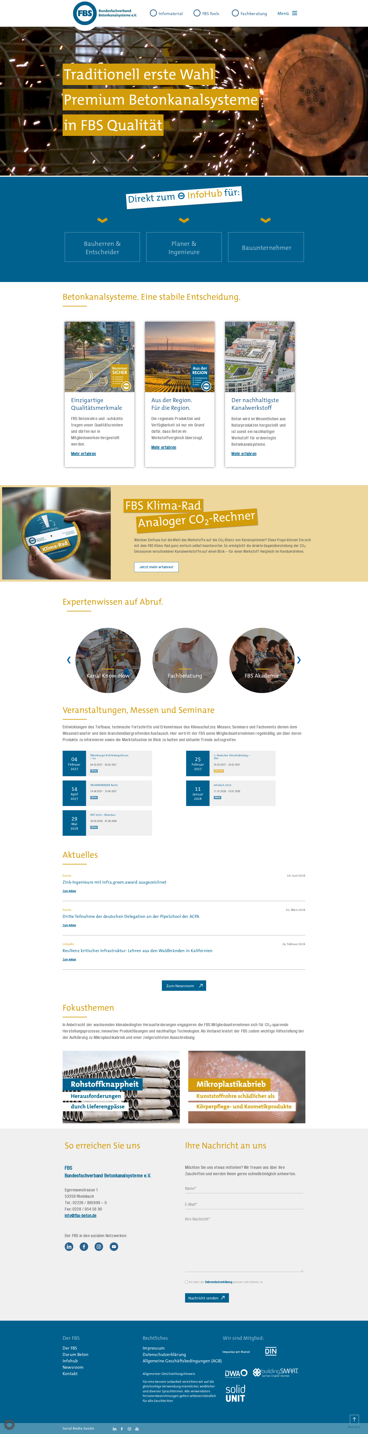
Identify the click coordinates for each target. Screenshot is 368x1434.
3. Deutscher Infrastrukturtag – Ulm (232, 757)
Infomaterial (171, 13)
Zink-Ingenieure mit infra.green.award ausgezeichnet (114, 882)
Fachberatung (254, 13)
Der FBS (70, 1348)
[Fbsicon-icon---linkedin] (69, 1246)
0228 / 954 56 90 (87, 1210)
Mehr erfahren (83, 454)
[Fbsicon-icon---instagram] (99, 1246)
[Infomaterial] (153, 13)
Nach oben (354, 1427)
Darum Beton (75, 1354)
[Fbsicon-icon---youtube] (137, 1428)
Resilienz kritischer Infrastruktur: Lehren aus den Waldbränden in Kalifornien (138, 950)
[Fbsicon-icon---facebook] (84, 1246)
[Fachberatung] (235, 13)
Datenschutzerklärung (218, 1282)
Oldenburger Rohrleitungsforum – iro (109, 757)
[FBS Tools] (197, 13)
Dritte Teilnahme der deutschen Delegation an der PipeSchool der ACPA (131, 916)
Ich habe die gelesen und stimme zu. (226, 1282)
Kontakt (70, 1373)
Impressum (154, 1348)
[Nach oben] (354, 1419)
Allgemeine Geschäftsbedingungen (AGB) (182, 1361)
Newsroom (73, 1367)
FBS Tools (210, 13)
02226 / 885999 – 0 (90, 1203)
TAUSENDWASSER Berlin (104, 785)
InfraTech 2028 (222, 785)
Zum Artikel (69, 891)
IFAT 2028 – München (102, 815)
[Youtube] (114, 1246)
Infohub (70, 1361)
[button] (9, 1424)
